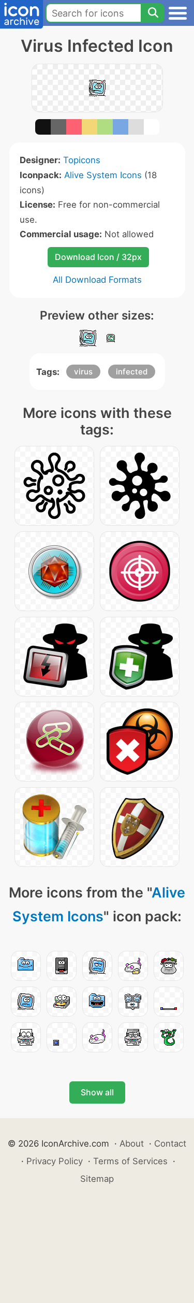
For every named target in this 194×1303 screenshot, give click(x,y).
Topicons (81, 160)
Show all (97, 1092)
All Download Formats (97, 279)
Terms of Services (130, 1161)
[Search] (153, 13)
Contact (170, 1143)
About (132, 1143)
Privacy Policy (54, 1161)
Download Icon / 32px (98, 257)
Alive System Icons (103, 175)
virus (83, 372)
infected (131, 372)
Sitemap (97, 1179)
